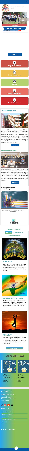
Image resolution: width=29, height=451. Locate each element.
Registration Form (14, 66)
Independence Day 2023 (13, 298)
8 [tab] (19, 25)
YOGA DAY (7, 335)
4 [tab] (11, 25)
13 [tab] (27, 378)
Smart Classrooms (14, 75)
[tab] (8, 232)
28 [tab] (10, 381)
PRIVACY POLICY (5, 417)
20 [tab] (14, 380)
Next (26, 19)
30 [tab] (14, 381)
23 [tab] (21, 380)
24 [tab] (23, 380)
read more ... (14, 348)
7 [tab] (17, 25)
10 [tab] (24, 25)
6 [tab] (15, 25)
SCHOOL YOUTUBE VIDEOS (8, 412)
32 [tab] (18, 381)
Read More (15, 145)
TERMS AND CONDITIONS (7, 414)
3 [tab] (9, 25)
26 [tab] (27, 380)
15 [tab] (4, 380)
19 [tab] (12, 380)
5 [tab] (13, 25)
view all (15, 54)
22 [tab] (18, 380)
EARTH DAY (7, 262)
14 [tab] (2, 380)
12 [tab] (25, 378)
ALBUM (14, 84)
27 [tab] (8, 381)
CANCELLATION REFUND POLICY (9, 419)
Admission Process (14, 103)
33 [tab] (21, 381)
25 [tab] (25, 380)
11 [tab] (23, 378)
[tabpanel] (14, 292)
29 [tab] (12, 381)
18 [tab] (10, 380)
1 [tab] (5, 25)
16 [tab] (6, 380)
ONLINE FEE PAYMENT (14, 94)
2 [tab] (7, 25)
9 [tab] (22, 25)
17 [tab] (8, 380)
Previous (3, 19)
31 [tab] (16, 381)
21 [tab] (16, 380)
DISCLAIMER (4, 422)
